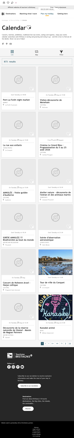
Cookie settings (36, 434)
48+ (57, 343)
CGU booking (36, 436)
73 (61, 343)
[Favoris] (8, 2)
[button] (12, 2)
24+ (52, 343)
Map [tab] (36, 55)
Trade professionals (60, 7)
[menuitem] (11, 13)
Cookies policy (36, 432)
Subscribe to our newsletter (29, 386)
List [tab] (12, 55)
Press (52, 7)
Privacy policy (36, 431)
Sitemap (36, 427)
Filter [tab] (61, 55)
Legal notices (36, 429)
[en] (16, 2)
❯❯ (70, 343)
